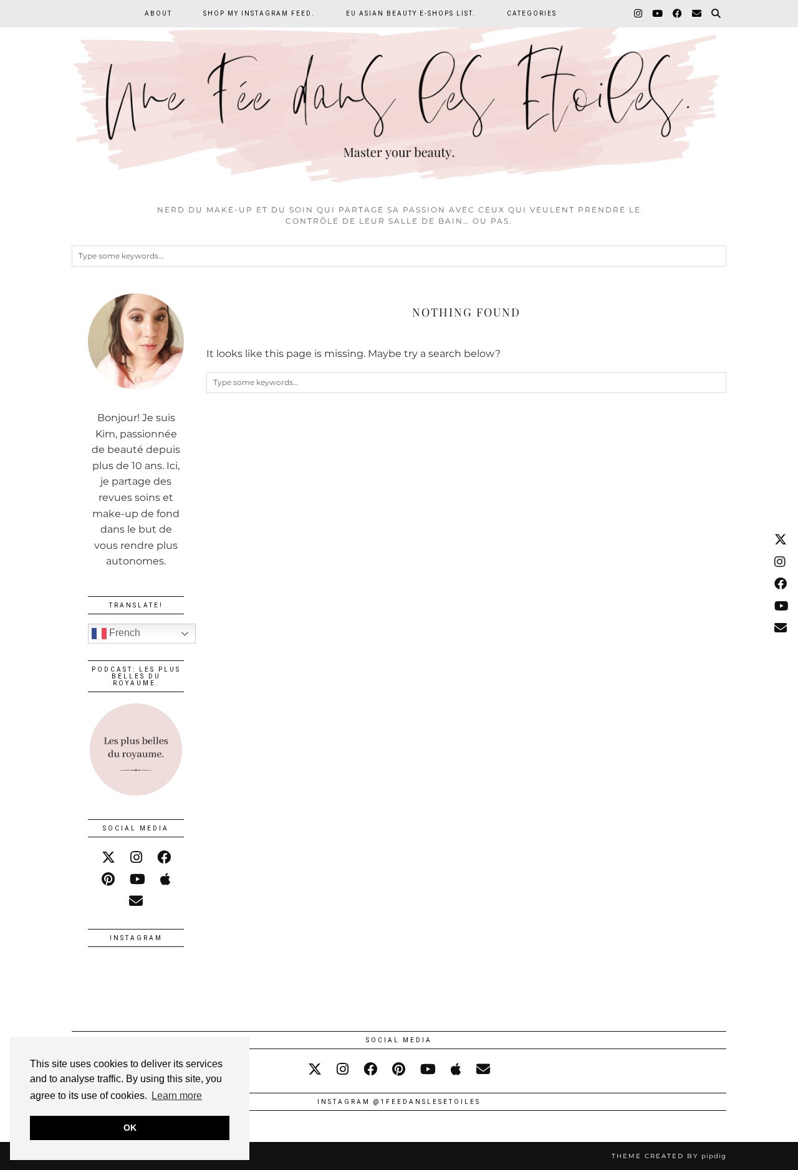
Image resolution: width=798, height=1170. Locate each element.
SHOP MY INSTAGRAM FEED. (259, 13)
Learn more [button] (176, 1095)
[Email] (697, 13)
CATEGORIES (532, 13)
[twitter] (108, 857)
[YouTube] (658, 13)
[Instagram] (638, 13)
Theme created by (669, 1156)
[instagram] (136, 857)
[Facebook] (678, 13)
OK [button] (130, 1128)
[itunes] (165, 879)
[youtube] (137, 879)
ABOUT (158, 13)
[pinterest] (108, 879)
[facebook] (164, 857)
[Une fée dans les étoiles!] (399, 99)
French (123, 632)
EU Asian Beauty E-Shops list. (411, 13)
